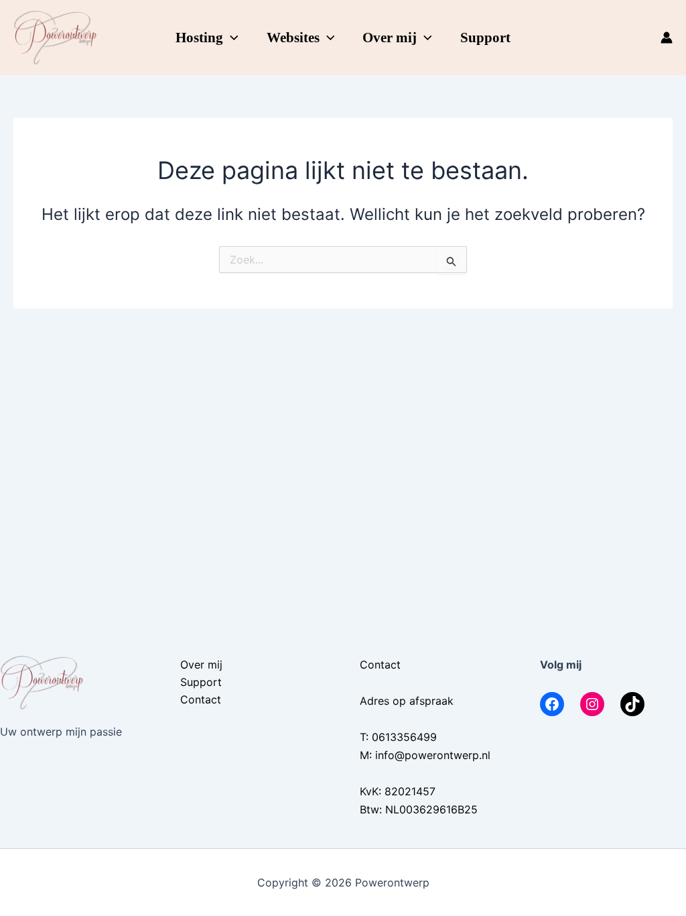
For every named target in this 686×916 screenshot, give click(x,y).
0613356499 (404, 737)
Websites (293, 38)
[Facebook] (552, 704)
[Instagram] (592, 704)
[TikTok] (632, 704)
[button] (230, 37)
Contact (200, 699)
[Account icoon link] (667, 38)
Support (485, 38)
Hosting (199, 38)
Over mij (389, 38)
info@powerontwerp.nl (432, 755)
